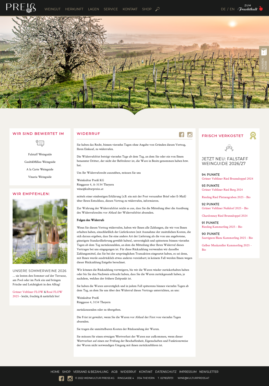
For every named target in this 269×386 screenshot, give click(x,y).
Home (55, 372)
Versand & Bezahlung (91, 372)
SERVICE (111, 9)
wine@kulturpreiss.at (193, 378)
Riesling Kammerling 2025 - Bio (222, 227)
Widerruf (128, 372)
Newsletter (208, 372)
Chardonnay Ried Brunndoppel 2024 (225, 216)
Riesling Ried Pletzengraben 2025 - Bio (226, 197)
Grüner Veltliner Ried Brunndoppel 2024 (227, 178)
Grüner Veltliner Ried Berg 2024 (222, 189)
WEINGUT (52, 9)
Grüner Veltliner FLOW (28, 292)
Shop (66, 372)
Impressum (188, 372)
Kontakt (145, 372)
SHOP (146, 9)
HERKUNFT (74, 9)
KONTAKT (130, 9)
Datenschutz (165, 372)
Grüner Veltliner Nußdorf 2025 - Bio (225, 208)
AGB (114, 372)
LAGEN (93, 9)
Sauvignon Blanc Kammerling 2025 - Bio (227, 238)
